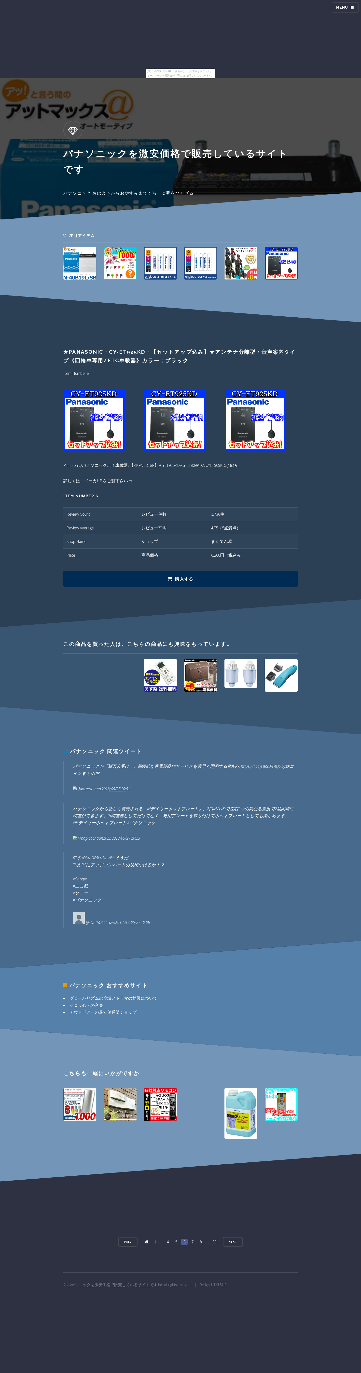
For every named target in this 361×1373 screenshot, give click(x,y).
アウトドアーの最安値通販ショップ (103, 1012)
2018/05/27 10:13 (126, 838)
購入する (184, 579)
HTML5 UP (219, 1284)
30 (214, 1242)
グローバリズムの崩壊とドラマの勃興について (113, 998)
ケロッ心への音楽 (86, 1005)
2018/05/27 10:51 (116, 789)
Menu (342, 7)
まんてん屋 (221, 541)
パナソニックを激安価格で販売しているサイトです (112, 1284)
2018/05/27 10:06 (136, 922)
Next (233, 1241)
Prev (128, 1241)
